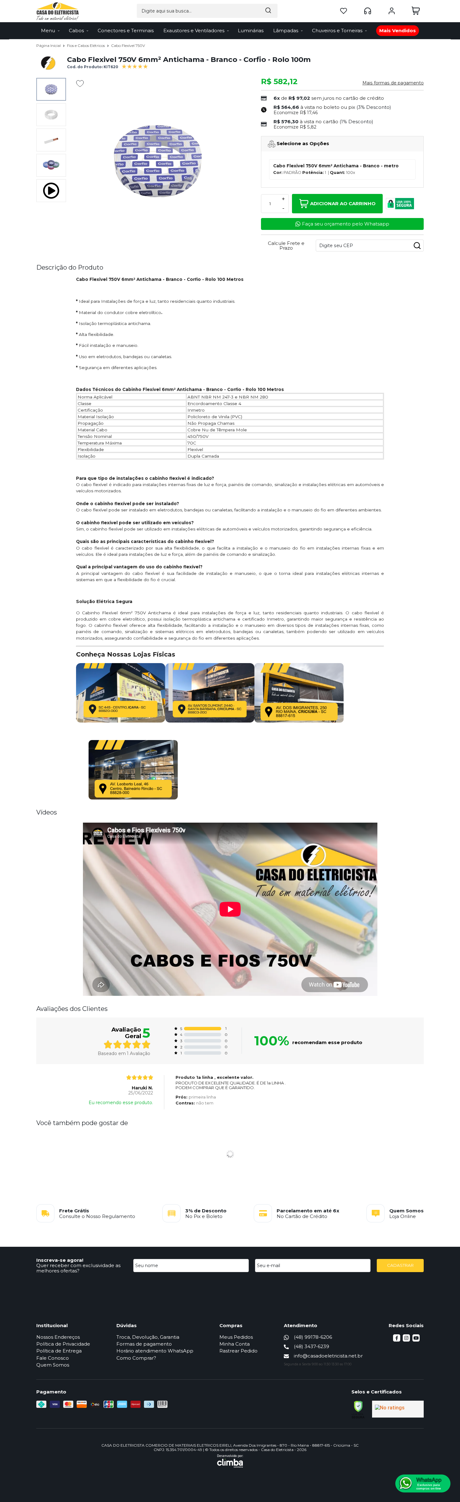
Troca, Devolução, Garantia (147, 1337)
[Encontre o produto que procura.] (268, 11)
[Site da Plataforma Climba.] (230, 1461)
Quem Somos (52, 1365)
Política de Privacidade (63, 1344)
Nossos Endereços (58, 1337)
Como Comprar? (136, 1358)
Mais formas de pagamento (393, 82)
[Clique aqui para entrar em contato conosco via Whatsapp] (423, 1483)
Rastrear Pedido (238, 1351)
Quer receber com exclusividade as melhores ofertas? (78, 1268)
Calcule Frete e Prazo (286, 245)
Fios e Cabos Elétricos (86, 45)
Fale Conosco (52, 1358)
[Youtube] (416, 1340)
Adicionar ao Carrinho (343, 203)
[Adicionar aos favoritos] (80, 83)
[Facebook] (396, 1340)
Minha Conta (234, 1344)
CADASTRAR (400, 1265)
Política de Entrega (59, 1351)
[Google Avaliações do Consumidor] (398, 1409)
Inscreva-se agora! (59, 1260)
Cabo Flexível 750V (128, 45)
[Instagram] (406, 1340)
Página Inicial (49, 45)
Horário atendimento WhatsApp (154, 1351)
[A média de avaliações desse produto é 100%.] (135, 66)
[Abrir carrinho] (416, 11)
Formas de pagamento (144, 1344)
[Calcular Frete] (417, 245)
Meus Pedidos (236, 1337)
